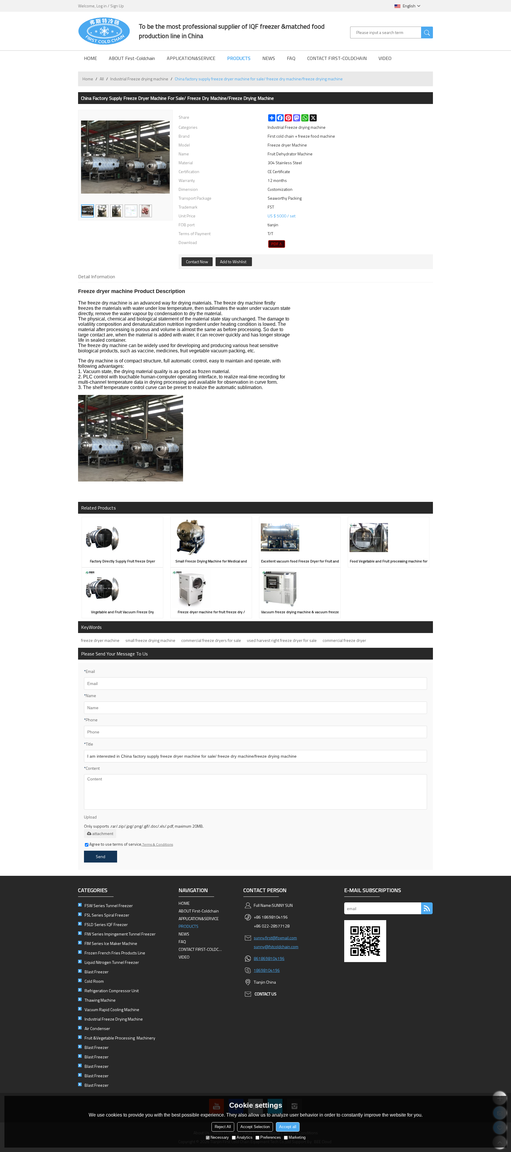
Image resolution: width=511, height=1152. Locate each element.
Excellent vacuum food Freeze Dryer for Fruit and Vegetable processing (300, 562)
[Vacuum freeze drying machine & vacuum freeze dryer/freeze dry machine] (300, 588)
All (102, 79)
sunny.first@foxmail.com (275, 938)
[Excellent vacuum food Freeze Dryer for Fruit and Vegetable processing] (300, 537)
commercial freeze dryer (344, 640)
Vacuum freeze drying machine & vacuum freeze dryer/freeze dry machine (300, 612)
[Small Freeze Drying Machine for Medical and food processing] (211, 537)
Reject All (223, 1127)
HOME (90, 58)
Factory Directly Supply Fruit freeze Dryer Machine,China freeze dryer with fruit (122, 562)
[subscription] (427, 908)
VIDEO (385, 58)
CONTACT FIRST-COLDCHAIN (337, 58)
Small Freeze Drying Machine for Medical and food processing (211, 562)
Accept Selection (255, 1127)
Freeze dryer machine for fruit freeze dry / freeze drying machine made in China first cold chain (211, 612)
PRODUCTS (238, 58)
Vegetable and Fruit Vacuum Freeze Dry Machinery (122, 612)
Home (88, 79)
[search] (427, 32)
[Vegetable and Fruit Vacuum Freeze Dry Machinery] (122, 588)
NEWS (268, 58)
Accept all (287, 1127)
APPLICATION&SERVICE (191, 58)
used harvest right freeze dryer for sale (282, 640)
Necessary (220, 1137)
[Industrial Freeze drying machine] (276, 244)
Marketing (297, 1137)
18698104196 (267, 970)
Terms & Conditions (157, 844)
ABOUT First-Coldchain (132, 58)
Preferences (270, 1137)
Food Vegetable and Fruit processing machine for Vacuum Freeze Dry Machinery (388, 562)
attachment (102, 833)
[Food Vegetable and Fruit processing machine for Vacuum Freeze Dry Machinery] (389, 537)
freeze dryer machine (100, 640)
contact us (265, 994)
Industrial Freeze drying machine (139, 79)
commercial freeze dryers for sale (211, 640)
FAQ (291, 58)
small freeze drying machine (150, 640)
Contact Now (197, 261)
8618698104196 (269, 958)
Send (100, 856)
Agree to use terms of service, (131, 844)
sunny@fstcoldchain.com (276, 946)
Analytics (245, 1137)
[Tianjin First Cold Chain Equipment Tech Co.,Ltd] (104, 31)
